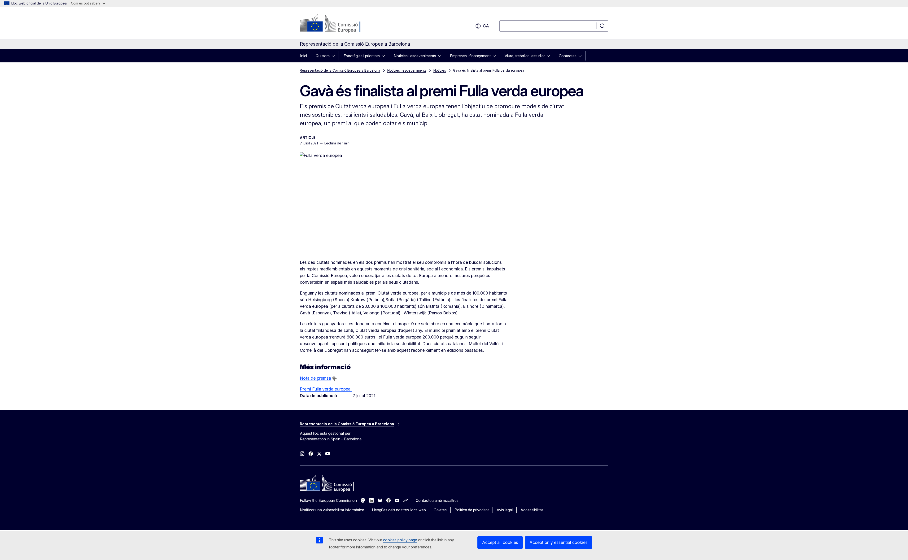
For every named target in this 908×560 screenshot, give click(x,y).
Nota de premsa (315, 378)
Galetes (440, 510)
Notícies (439, 70)
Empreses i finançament (470, 55)
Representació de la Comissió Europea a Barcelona (340, 70)
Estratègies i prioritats (362, 55)
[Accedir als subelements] (335, 55)
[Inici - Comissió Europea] (338, 23)
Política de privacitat (471, 510)
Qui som (323, 55)
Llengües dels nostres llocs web (399, 510)
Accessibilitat (531, 510)
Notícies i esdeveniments (415, 55)
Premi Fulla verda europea (326, 388)
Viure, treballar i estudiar (525, 55)
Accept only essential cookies (558, 542)
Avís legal (505, 510)
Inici (303, 55)
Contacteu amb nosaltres (437, 500)
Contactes (567, 55)
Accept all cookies (500, 542)
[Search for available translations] (334, 378)
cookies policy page (400, 540)
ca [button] (486, 25)
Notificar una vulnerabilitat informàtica (332, 510)
